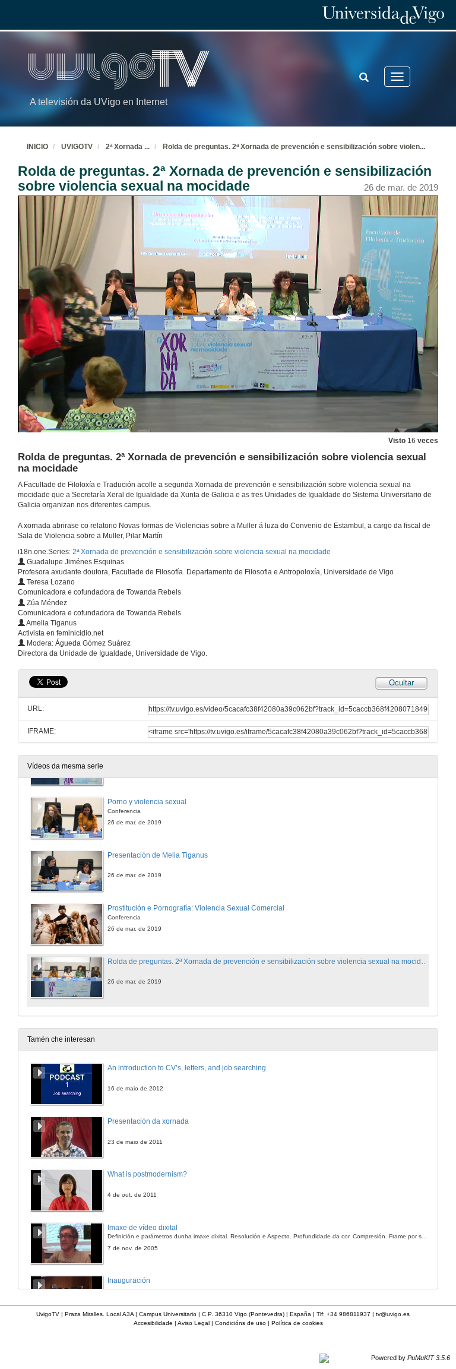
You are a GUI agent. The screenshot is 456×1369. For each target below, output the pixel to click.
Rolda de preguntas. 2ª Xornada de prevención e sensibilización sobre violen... (294, 147)
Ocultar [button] (401, 682)
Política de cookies (297, 1323)
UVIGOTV (77, 147)
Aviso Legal (194, 1323)
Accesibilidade (153, 1323)
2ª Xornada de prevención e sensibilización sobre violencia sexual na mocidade (201, 552)
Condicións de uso (240, 1323)
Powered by (410, 1357)
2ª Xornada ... (128, 147)
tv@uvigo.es (393, 1314)
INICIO (37, 147)
